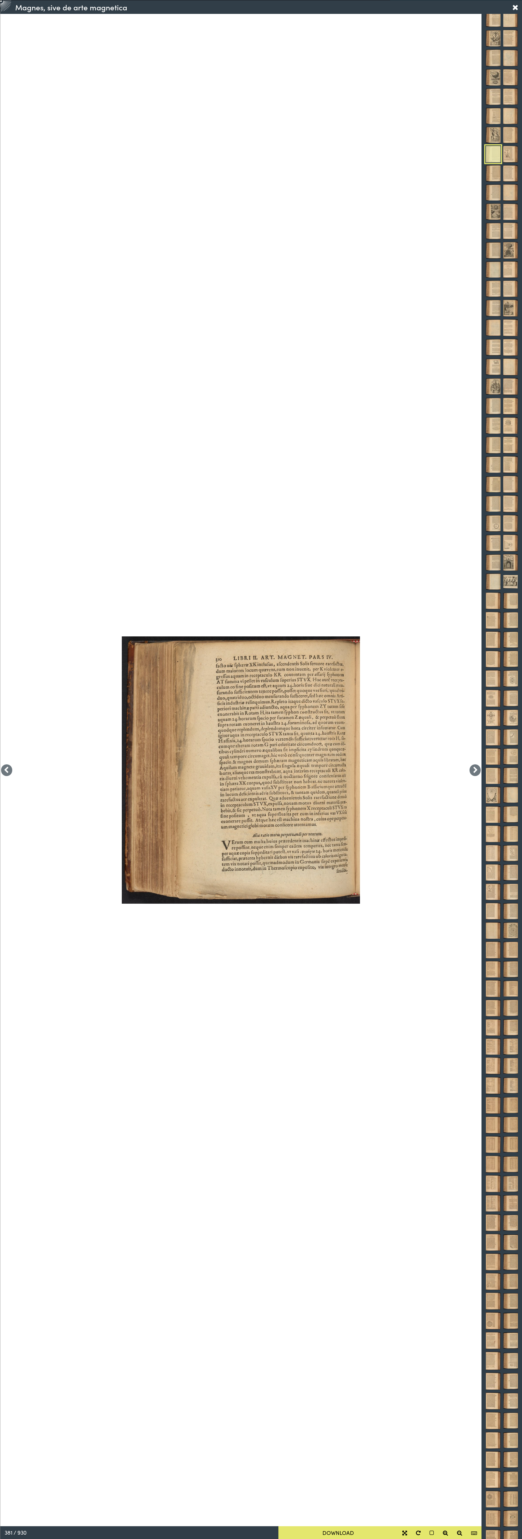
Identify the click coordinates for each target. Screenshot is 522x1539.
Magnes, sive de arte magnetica (71, 7)
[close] (515, 7)
